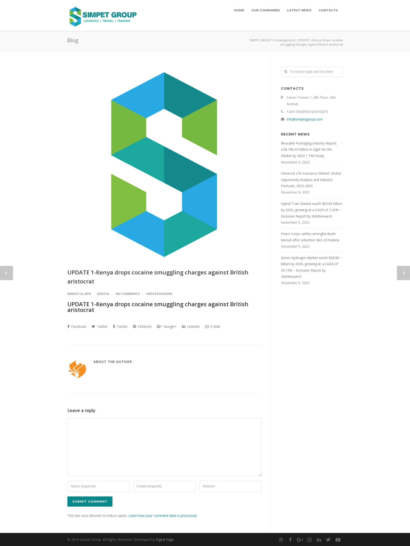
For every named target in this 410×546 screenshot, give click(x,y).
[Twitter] (328, 539)
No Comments (128, 294)
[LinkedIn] (319, 539)
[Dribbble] (281, 539)
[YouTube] (338, 539)
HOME (239, 10)
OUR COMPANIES (265, 10)
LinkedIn (193, 326)
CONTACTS (328, 10)
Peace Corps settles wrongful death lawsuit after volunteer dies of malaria (310, 236)
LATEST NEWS (299, 10)
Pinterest (144, 326)
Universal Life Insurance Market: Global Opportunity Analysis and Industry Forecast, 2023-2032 (311, 179)
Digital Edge (164, 539)
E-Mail (215, 326)
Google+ (170, 326)
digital (103, 294)
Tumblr (122, 326)
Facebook (78, 326)
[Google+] (300, 539)
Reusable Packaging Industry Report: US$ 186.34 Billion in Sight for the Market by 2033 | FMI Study (309, 149)
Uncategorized (284, 40)
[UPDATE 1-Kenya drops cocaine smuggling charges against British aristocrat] (164, 163)
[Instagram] (309, 539)
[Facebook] (290, 539)
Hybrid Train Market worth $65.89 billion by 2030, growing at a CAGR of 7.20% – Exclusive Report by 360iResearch (311, 209)
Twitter (102, 326)
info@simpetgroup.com (305, 119)
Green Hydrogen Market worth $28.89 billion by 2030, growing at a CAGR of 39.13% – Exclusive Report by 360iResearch (310, 267)
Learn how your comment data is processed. (162, 515)
